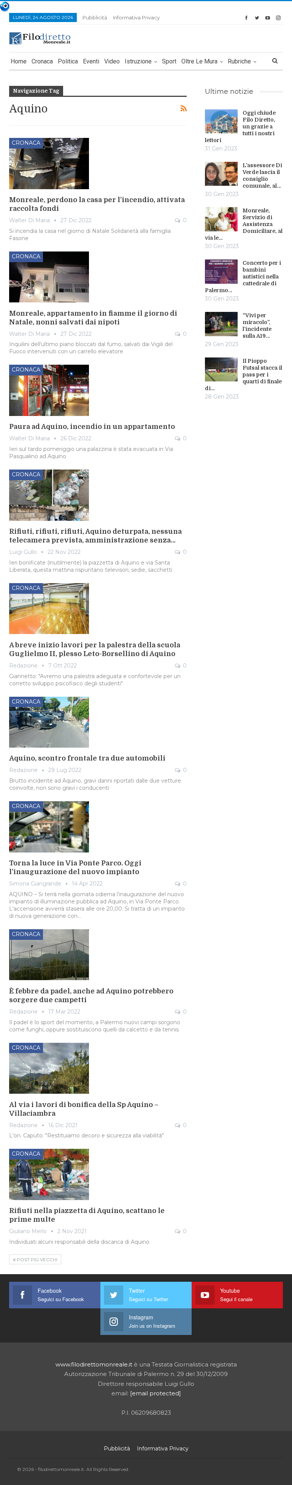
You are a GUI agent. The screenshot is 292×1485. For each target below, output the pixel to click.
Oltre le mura (199, 61)
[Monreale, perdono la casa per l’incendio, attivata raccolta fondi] (49, 163)
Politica (68, 61)
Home (19, 61)
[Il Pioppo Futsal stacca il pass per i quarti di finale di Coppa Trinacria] (221, 369)
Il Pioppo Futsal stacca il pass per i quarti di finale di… (243, 374)
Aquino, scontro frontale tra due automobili (87, 758)
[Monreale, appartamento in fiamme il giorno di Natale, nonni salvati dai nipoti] (49, 276)
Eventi (91, 61)
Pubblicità (95, 17)
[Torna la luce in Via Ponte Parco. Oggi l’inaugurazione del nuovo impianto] (49, 826)
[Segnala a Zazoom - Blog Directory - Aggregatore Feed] (5, 5)
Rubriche (239, 61)
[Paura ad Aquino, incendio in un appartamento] (49, 390)
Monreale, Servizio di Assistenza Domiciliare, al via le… (243, 224)
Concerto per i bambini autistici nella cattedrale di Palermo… (243, 276)
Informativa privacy (136, 17)
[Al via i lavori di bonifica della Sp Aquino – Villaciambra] (49, 1068)
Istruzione (138, 61)
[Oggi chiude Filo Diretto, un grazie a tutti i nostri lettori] (221, 121)
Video (112, 61)
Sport (169, 61)
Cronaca (42, 61)
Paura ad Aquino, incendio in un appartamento (92, 426)
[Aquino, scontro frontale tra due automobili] (49, 722)
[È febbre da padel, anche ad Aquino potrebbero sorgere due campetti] (49, 954)
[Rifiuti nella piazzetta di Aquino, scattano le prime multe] (49, 1174)
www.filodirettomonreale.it (94, 1364)
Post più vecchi (36, 1259)
